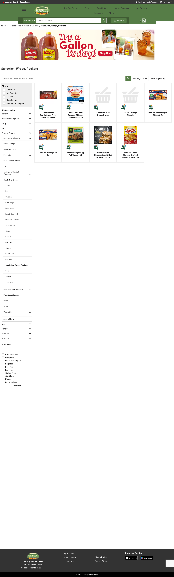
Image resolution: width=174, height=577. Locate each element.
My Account (68, 553)
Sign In (140, 2)
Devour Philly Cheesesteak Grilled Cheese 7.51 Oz (103, 155)
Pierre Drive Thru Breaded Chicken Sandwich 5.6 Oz (75, 115)
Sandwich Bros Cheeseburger (103, 113)
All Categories (8, 110)
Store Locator (69, 557)
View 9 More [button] (17, 385)
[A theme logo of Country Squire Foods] (42, 10)
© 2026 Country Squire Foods (87, 574)
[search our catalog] (103, 20)
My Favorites (165, 2)
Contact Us (68, 561)
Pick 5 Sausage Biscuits (130, 113)
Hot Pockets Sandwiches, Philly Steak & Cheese (48, 115)
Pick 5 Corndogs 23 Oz (48, 153)
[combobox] (29, 20)
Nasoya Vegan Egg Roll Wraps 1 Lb (75, 153)
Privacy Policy (100, 557)
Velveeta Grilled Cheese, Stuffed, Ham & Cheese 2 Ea (130, 155)
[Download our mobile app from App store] (131, 557)
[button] (22, 2)
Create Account (151, 2)
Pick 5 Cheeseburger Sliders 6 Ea (157, 113)
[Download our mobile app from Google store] (146, 557)
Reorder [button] (120, 20)
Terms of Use (100, 561)
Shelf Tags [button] (6, 344)
